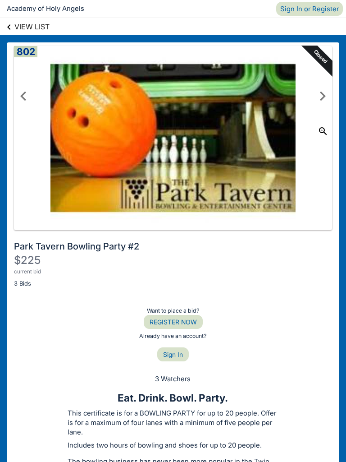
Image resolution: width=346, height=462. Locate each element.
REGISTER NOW (173, 322)
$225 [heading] (27, 260)
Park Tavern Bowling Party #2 (76, 246)
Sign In (173, 354)
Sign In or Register (309, 9)
